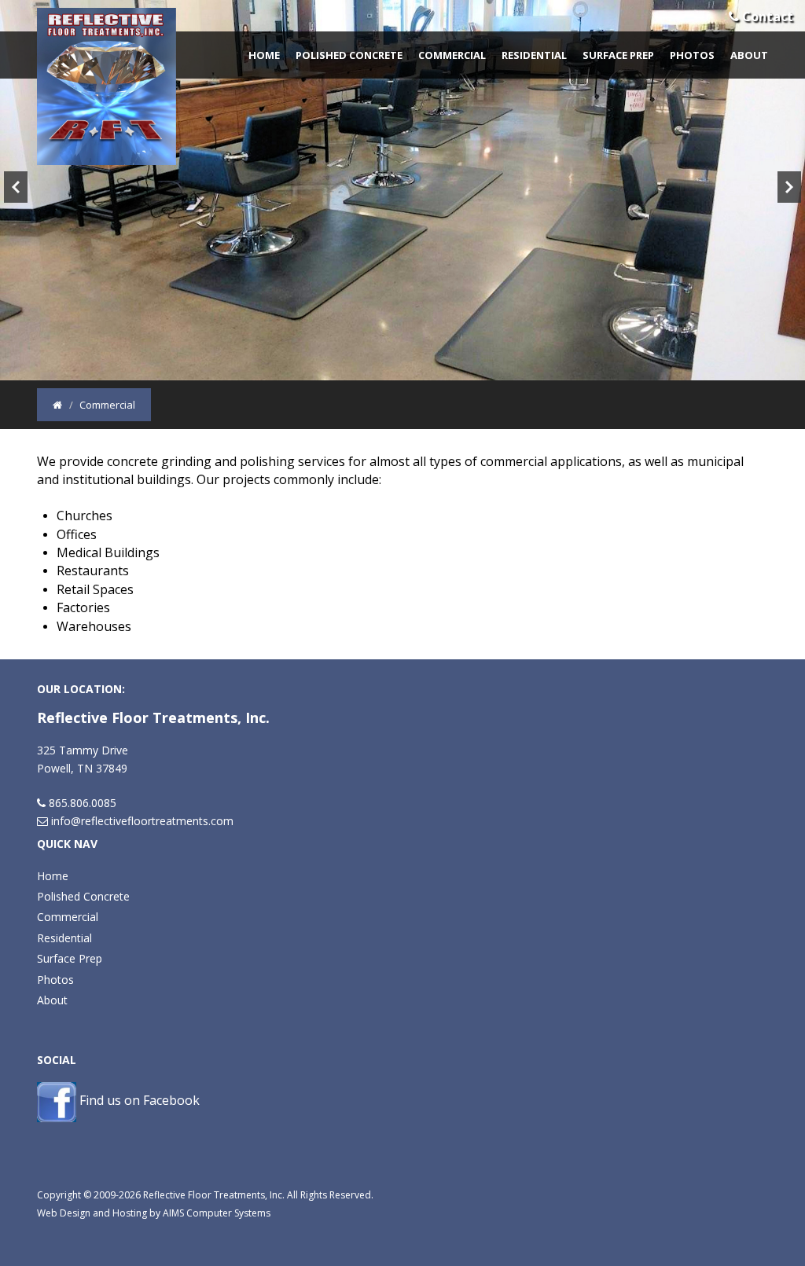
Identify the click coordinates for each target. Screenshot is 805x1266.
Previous (16, 187)
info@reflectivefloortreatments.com (142, 820)
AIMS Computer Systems (216, 1213)
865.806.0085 (82, 802)
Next (789, 187)
